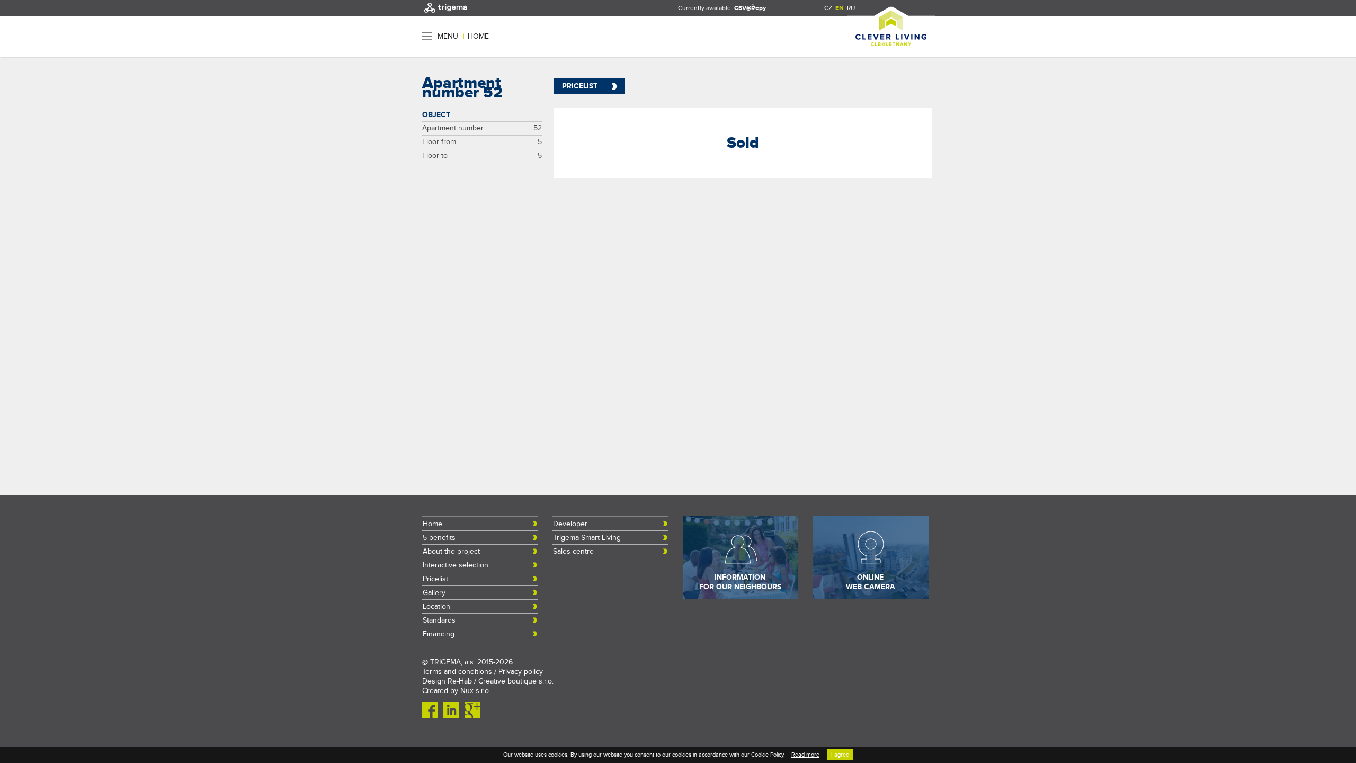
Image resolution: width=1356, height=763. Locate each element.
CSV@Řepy (750, 8)
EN (839, 8)
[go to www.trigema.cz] (445, 13)
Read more (805, 754)
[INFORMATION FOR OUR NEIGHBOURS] (740, 597)
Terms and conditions (457, 672)
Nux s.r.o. (475, 691)
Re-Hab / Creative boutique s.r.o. (501, 681)
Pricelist (579, 86)
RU (851, 8)
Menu (448, 36)
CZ (828, 8)
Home (478, 36)
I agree (840, 754)
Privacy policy (520, 672)
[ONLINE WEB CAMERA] (871, 597)
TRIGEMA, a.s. (452, 662)
